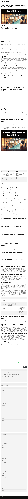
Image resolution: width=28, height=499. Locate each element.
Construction (3, 447)
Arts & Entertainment (4, 443)
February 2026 (4, 403)
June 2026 (3, 394)
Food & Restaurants (4, 458)
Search (2, 365)
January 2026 (3, 405)
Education (3, 449)
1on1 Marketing (3, 320)
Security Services (4, 479)
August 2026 (3, 390)
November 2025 (4, 409)
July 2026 (3, 392)
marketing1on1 (8, 163)
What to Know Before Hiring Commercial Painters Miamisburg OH (10, 380)
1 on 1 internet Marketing (21, 30)
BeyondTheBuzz (5, 1)
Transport (3, 486)
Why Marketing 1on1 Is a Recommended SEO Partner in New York (10, 374)
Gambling (3, 460)
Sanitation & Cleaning (4, 477)
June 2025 (3, 420)
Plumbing (3, 473)
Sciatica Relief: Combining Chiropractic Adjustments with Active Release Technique (13, 372)
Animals (3, 441)
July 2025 (3, 418)
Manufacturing (4, 471)
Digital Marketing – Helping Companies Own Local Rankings (10, 378)
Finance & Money (4, 456)
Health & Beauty (4, 462)
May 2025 (3, 422)
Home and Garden (4, 464)
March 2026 (3, 401)
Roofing (3, 475)
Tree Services (3, 490)
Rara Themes (19, 497)
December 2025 (4, 407)
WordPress (25, 497)
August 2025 (3, 416)
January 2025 (3, 431)
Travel (2, 488)
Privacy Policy (9, 496)
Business (3, 445)
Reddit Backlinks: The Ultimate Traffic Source (8, 376)
